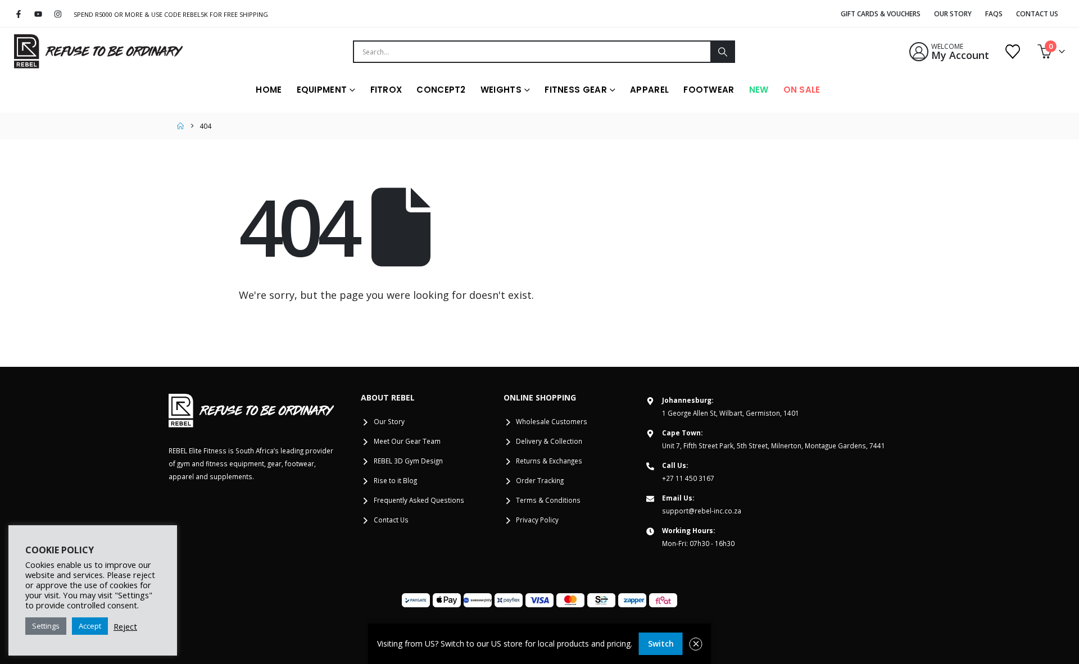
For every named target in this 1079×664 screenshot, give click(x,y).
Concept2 (440, 89)
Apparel (649, 89)
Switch (661, 643)
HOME (269, 89)
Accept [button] (90, 626)
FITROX (386, 89)
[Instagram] (58, 14)
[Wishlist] (1013, 51)
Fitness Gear (576, 89)
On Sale (801, 89)
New (759, 89)
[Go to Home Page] (180, 126)
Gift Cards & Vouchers (881, 14)
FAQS (994, 14)
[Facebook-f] (19, 14)
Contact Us (1037, 14)
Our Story (953, 14)
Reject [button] (125, 626)
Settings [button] (46, 626)
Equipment (322, 89)
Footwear (708, 89)
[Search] (722, 52)
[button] (696, 644)
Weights (501, 89)
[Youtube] (38, 14)
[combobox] (532, 52)
